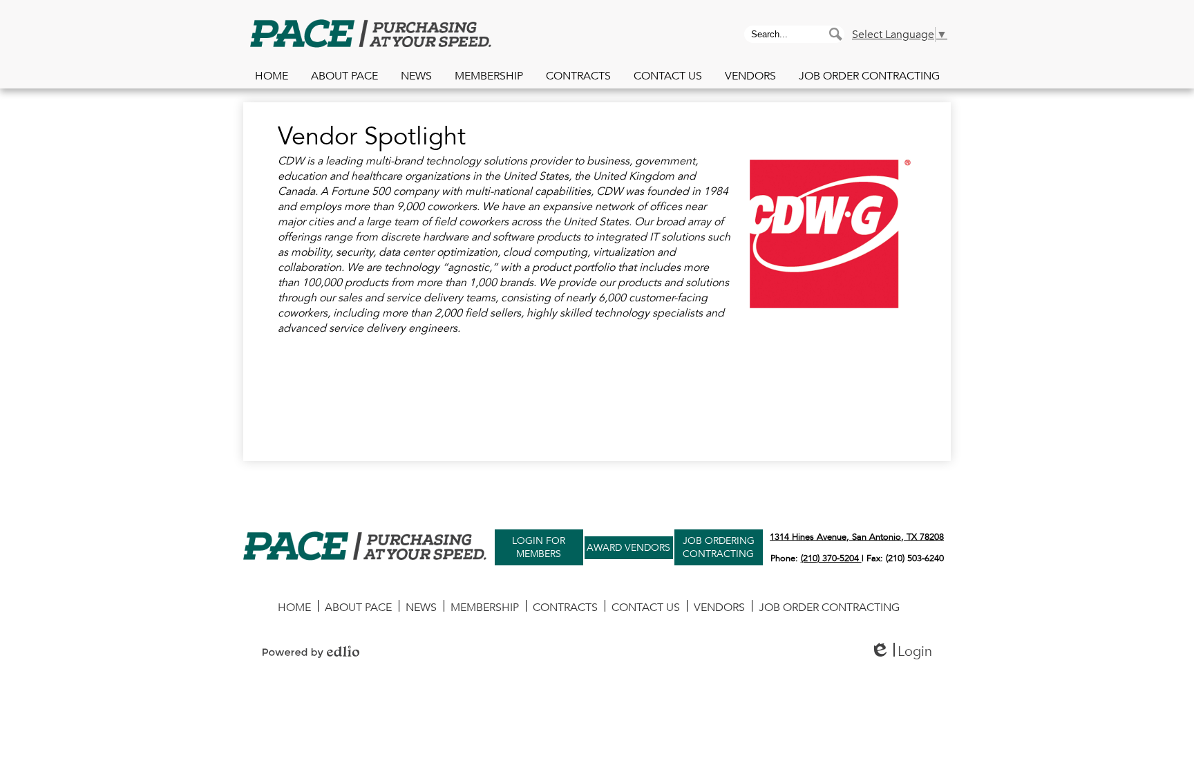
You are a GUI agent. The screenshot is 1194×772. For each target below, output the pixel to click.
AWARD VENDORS (628, 547)
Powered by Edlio (311, 652)
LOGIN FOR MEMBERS (538, 548)
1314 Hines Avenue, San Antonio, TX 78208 (857, 537)
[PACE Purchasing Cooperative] (371, 35)
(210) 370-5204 (831, 558)
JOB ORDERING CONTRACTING (718, 548)
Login (901, 651)
